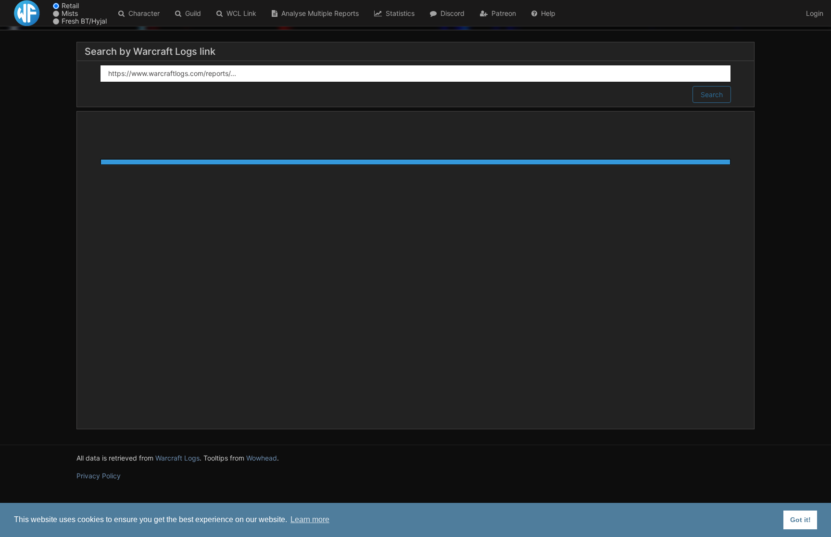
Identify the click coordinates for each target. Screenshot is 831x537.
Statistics (398, 13)
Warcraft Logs (177, 458)
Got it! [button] (800, 520)
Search (712, 94)
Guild (191, 13)
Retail (70, 5)
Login (814, 13)
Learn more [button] (309, 519)
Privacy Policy (98, 476)
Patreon (502, 13)
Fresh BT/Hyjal (84, 21)
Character (142, 13)
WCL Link (239, 13)
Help (546, 13)
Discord (451, 13)
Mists (70, 13)
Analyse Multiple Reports (318, 13)
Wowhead (261, 458)
